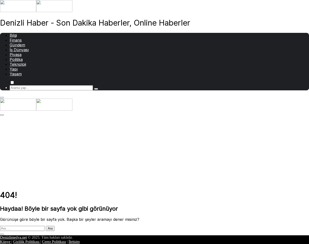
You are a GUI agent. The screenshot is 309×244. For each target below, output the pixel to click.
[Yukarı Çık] (2, 234)
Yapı (14, 69)
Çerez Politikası (54, 242)
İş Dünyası (19, 49)
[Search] (96, 89)
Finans (16, 40)
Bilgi (13, 35)
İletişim (74, 242)
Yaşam (16, 74)
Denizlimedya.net (13, 237)
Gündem (17, 45)
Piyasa (15, 54)
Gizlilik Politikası (26, 242)
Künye (5, 242)
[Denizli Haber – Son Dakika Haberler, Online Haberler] (36, 10)
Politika (16, 59)
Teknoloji (18, 64)
